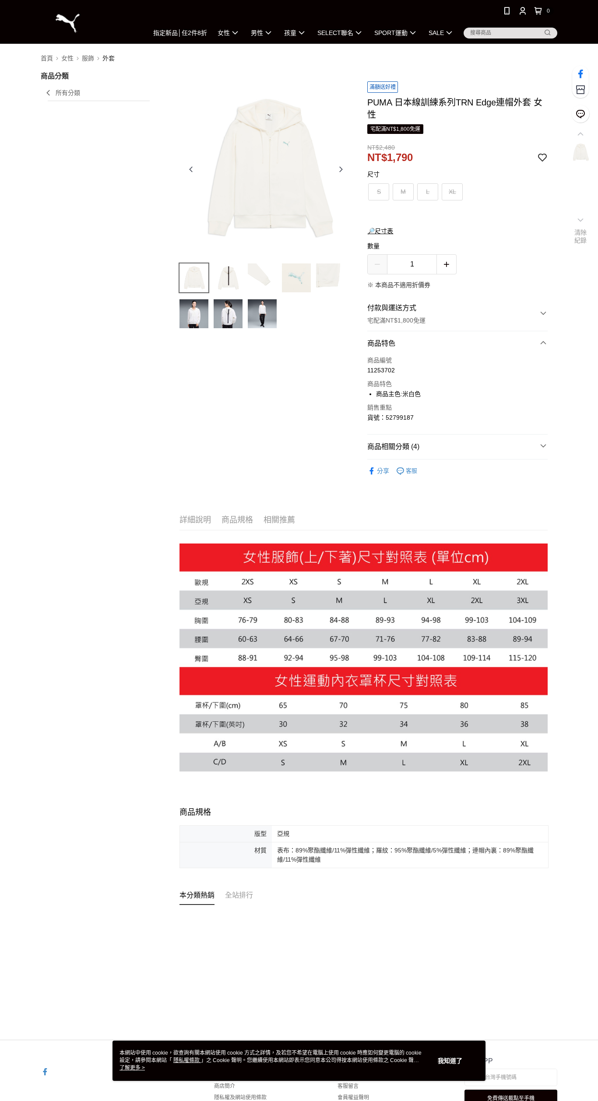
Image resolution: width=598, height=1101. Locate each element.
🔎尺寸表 (380, 231)
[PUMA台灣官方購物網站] (89, 23)
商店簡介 (224, 1086)
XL (452, 191)
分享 (383, 470)
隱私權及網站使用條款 (240, 1097)
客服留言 (348, 1086)
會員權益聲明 (353, 1097)
